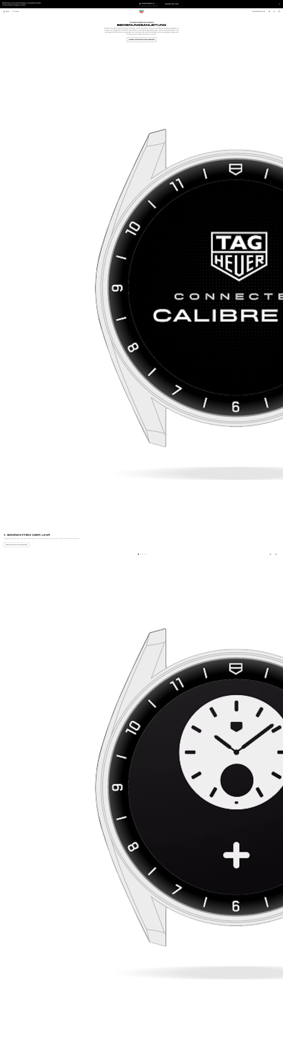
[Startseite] (141, 11)
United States (147, 3)
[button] (274, 11)
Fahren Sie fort (173, 4)
